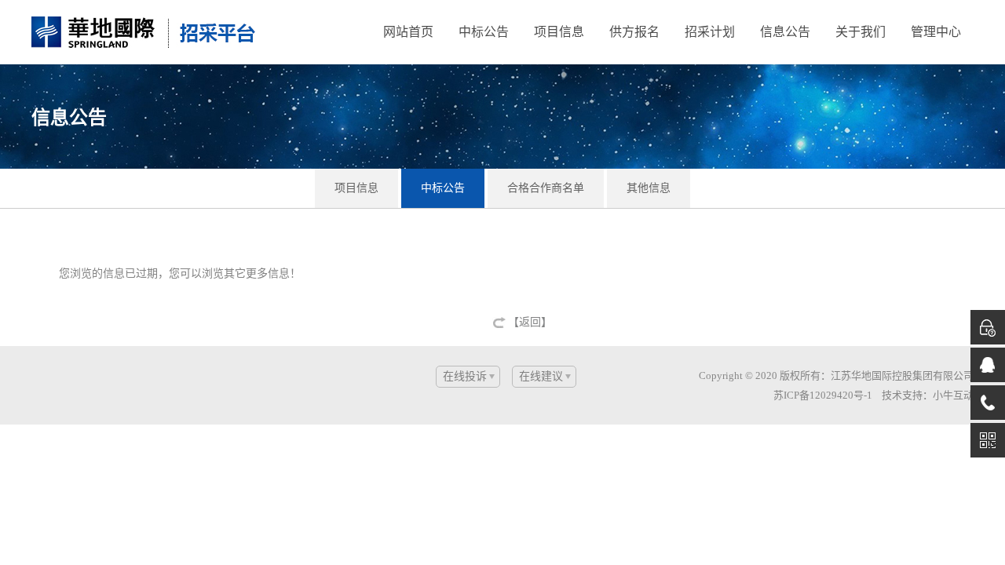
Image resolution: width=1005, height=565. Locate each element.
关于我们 (860, 31)
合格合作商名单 (545, 188)
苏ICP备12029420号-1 (822, 395)
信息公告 (785, 31)
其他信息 (649, 188)
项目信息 (559, 31)
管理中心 (936, 31)
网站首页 (408, 31)
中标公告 (484, 31)
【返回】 (530, 322)
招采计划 (710, 31)
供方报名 (634, 31)
